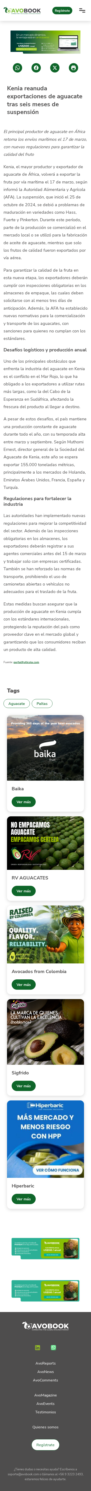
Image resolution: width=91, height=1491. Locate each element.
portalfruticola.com (26, 662)
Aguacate (16, 703)
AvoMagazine (45, 1394)
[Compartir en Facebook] (36, 67)
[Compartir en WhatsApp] (17, 67)
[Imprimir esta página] (73, 67)
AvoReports (45, 1363)
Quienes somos (45, 1426)
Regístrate (62, 10)
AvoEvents (45, 1403)
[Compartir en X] (55, 67)
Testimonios (45, 1411)
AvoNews (45, 1371)
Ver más (24, 801)
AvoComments (45, 1379)
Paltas (42, 703)
